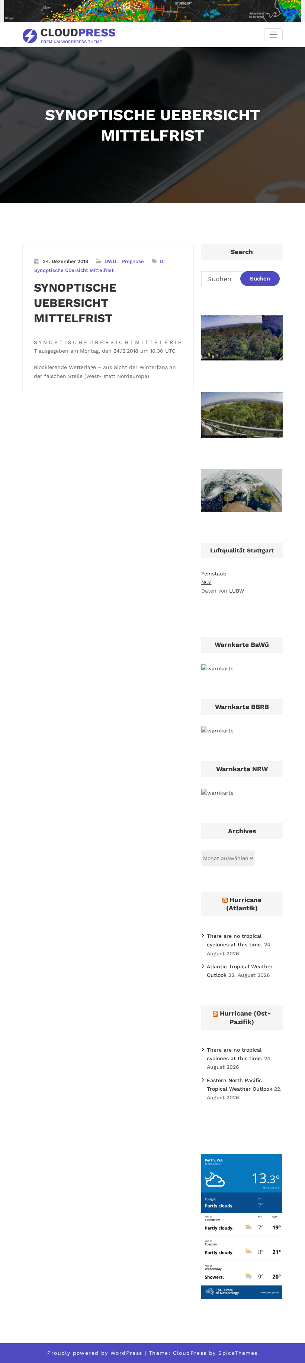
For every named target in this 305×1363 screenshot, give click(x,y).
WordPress (126, 1353)
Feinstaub (214, 574)
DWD (110, 261)
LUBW (236, 591)
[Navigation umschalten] (273, 34)
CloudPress (190, 1353)
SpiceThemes (237, 1353)
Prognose (133, 261)
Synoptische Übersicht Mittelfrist (74, 270)
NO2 (206, 582)
